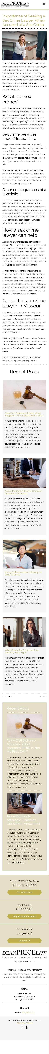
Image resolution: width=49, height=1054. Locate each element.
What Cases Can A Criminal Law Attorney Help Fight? (22, 651)
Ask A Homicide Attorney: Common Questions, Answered (23, 492)
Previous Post (7, 697)
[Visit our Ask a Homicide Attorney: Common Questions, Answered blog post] (24, 473)
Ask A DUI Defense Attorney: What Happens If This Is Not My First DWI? (24, 414)
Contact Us (24, 940)
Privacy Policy (21, 1023)
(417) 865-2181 (16, 338)
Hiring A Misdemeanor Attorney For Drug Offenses (23, 573)
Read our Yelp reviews (27, 360)
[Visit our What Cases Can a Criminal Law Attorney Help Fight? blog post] (24, 632)
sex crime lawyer (11, 63)
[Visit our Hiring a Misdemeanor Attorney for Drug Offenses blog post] (24, 554)
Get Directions (24, 892)
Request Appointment (24, 916)
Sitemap (29, 1023)
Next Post (43, 697)
